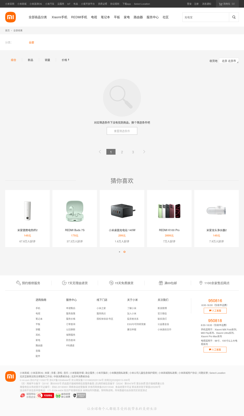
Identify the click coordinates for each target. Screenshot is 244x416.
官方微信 (162, 313)
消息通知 (206, 3)
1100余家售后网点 (217, 283)
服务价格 (70, 318)
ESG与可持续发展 (136, 324)
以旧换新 (70, 329)
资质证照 (102, 3)
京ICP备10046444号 (60, 380)
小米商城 (21, 3)
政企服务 (90, 372)
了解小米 (131, 308)
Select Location (142, 3)
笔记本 (39, 318)
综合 (13, 60)
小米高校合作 (164, 329)
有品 (75, 3)
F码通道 (70, 345)
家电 (38, 340)
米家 (47, 372)
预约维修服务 (31, 283)
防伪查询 (70, 340)
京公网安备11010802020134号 (87, 380)
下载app (126, 5)
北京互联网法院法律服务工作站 (36, 376)
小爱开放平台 (88, 3)
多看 (53, 372)
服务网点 (101, 313)
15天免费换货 (124, 283)
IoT (68, 3)
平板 (38, 324)
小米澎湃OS (36, 3)
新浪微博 (162, 308)
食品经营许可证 (123, 386)
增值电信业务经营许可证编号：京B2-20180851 (44, 386)
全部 (31, 42)
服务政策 (70, 313)
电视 (38, 313)
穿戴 (38, 329)
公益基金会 (163, 324)
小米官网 (9, 3)
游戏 (59, 372)
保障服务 (70, 334)
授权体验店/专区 (105, 318)
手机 (38, 308)
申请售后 (70, 308)
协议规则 (114, 3)
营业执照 (140, 383)
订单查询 (70, 324)
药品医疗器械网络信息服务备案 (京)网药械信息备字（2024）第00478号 (99, 383)
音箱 (38, 350)
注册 (196, 3)
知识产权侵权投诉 (73, 390)
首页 (7, 30)
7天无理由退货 (78, 283)
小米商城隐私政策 (168, 372)
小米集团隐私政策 (118, 372)
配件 (38, 356)
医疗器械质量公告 (155, 383)
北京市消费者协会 (80, 376)
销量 (47, 60)
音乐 (66, 372)
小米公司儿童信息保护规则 (143, 372)
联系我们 (162, 318)
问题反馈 (203, 372)
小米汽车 (49, 3)
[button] (119, 252)
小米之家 (101, 308)
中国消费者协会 (62, 376)
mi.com (26, 380)
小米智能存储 (77, 372)
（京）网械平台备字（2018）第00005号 (41, 383)
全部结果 (17, 30)
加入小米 (131, 313)
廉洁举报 (131, 329)
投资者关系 (133, 318)
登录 (189, 3)
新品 (30, 60)
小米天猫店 (102, 372)
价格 (66, 60)
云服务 (60, 3)
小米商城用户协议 (188, 372)
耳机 (38, 334)
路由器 (39, 345)
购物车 (229, 3)
